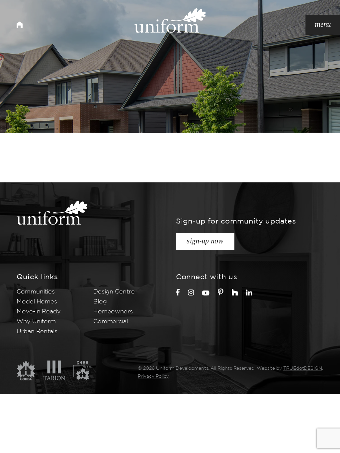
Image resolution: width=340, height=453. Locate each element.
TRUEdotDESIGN (302, 368)
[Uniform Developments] (170, 20)
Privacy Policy (153, 376)
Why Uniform (36, 321)
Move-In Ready (39, 311)
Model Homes (37, 301)
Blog (100, 301)
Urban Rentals (37, 331)
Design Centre (114, 291)
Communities (36, 291)
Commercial (110, 321)
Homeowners (113, 311)
